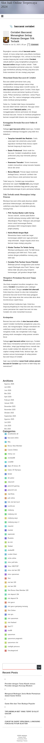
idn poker (11, 478)
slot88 (10, 630)
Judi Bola (11, 494)
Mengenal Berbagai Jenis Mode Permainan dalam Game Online (22, 695)
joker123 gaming (13, 486)
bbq (9, 442)
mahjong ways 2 (13, 522)
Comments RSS (22, 739)
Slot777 (10, 626)
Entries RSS (22, 737)
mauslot (10, 526)
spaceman (11, 634)
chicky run (11, 454)
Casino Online (13, 450)
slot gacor (11, 602)
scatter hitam (12, 554)
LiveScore (11, 506)
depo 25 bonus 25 (14, 466)
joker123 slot (12, 490)
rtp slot (10, 542)
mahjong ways (13, 518)
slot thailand (12, 622)
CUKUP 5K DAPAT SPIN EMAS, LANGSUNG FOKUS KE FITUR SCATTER (22, 722)
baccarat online (13, 438)
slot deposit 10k (13, 594)
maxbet (10, 530)
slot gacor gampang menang (18, 606)
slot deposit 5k (13, 598)
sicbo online (12, 558)
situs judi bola (12, 562)
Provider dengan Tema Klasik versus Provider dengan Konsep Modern (20, 685)
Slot (9, 578)
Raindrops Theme (22, 741)
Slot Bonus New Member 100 (18, 590)
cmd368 (10, 462)
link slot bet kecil (14, 502)
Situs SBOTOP (13, 566)
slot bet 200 (12, 586)
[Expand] (2, 16)
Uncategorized (13, 651)
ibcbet (10, 474)
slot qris (10, 614)
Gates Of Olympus (14, 470)
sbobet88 (11, 550)
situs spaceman (13, 574)
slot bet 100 (12, 582)
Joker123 (11, 482)
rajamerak (11, 534)
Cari (39, 667)
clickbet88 (11, 458)
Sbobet (10, 546)
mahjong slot (12, 514)
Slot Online (12, 610)
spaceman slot (13, 643)
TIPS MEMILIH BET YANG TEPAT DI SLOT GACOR (22, 713)
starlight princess (14, 647)
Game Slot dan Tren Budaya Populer (20, 704)
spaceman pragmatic (15, 638)
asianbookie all (13, 434)
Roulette (11, 538)
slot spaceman (13, 618)
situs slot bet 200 (14, 570)
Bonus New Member (15, 446)
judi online (11, 498)
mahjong (11, 510)
